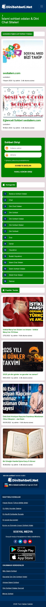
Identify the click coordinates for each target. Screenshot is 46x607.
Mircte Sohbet (7, 594)
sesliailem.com (11, 73)
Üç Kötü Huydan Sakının (12, 508)
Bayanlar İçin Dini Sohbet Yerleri (15, 577)
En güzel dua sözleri (10, 520)
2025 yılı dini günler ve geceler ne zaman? (20, 374)
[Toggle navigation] (42, 6)
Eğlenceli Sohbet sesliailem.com (22, 120)
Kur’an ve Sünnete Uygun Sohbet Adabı (17, 525)
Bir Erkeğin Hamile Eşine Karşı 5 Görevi (19, 461)
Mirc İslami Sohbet (10, 571)
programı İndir (23, 485)
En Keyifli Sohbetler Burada (13, 514)
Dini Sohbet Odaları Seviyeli (13, 588)
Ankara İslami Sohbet (11, 582)
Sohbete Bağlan (23, 166)
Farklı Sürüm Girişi (23, 172)
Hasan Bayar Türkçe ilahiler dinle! (15, 503)
